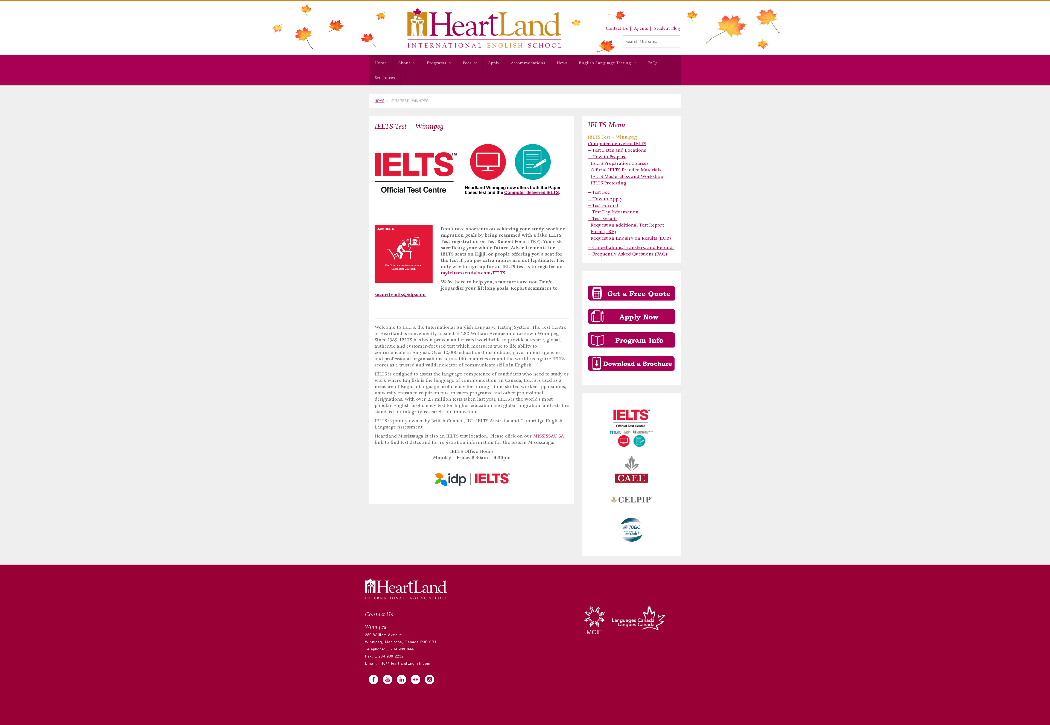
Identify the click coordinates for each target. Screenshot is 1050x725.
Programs (436, 63)
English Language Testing (605, 63)
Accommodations (528, 63)
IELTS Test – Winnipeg (612, 137)
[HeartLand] (465, 27)
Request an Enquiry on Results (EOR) (631, 238)
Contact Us (617, 28)
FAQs (653, 63)
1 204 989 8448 (401, 649)
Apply (493, 63)
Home (381, 63)
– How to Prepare (607, 157)
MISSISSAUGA (548, 436)
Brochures (385, 77)
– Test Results (602, 218)
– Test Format (603, 205)
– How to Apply (605, 199)
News (562, 63)
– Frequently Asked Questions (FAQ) (627, 254)
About (404, 63)
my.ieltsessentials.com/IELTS (473, 273)
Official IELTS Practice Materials (626, 170)
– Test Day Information (613, 212)
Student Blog (667, 28)
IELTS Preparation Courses (619, 163)
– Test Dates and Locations (617, 150)
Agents (641, 28)
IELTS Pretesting (608, 183)
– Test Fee (599, 192)
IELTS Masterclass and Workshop (627, 176)
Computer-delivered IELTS (531, 192)
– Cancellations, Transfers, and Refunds (631, 247)
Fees (467, 63)
